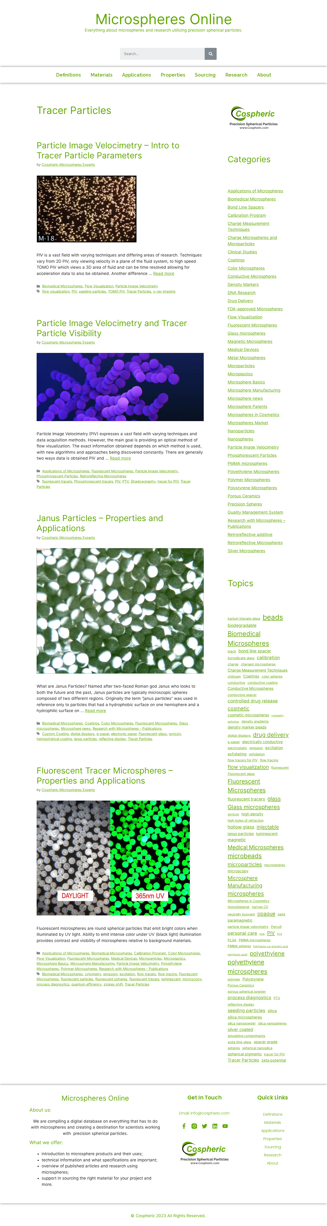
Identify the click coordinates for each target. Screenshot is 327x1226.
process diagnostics (53, 984)
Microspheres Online (163, 19)
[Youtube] (225, 1126)
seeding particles (92, 291)
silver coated (240, 1029)
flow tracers (146, 974)
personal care (242, 933)
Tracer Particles (139, 291)
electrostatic (237, 748)
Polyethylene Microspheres (253, 471)
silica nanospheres (272, 1023)
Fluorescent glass (153, 734)
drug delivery (271, 734)
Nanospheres (240, 439)
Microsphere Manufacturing (92, 963)
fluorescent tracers (57, 481)
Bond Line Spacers (246, 207)
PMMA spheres (239, 946)
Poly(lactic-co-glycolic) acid (270, 946)
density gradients (255, 721)
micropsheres (274, 865)
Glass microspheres (246, 333)
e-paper (102, 734)
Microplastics (174, 958)
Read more (163, 273)
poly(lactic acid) (238, 954)
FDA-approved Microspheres (255, 308)
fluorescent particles (77, 979)
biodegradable (242, 625)
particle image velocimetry (248, 927)
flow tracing (167, 974)
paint (281, 914)
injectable (268, 827)
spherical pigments (245, 1054)
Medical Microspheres (256, 847)
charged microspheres (258, 664)
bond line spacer (254, 650)
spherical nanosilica (257, 1048)
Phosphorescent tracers (93, 481)
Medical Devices (124, 958)
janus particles (85, 739)
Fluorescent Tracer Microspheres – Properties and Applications (105, 775)
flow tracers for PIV (243, 760)
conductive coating (262, 683)
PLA (279, 934)
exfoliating (237, 754)
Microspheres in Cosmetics (253, 414)
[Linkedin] (215, 1126)
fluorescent (280, 767)
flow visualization (56, 291)
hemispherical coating (54, 739)
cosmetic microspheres (248, 715)
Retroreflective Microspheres (103, 476)
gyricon (175, 734)
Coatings (92, 723)
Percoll (276, 927)
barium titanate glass (244, 618)
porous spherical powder (247, 991)
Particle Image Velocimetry (136, 286)
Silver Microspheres (246, 550)
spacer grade (265, 1042)
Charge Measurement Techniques (258, 670)
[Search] (211, 54)
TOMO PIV (116, 291)
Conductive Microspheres (252, 276)
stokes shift (113, 984)
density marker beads (247, 727)
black (232, 651)
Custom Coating (55, 734)
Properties (173, 75)
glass (274, 798)
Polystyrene (253, 979)
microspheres (246, 893)
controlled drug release (253, 701)
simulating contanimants (246, 1036)
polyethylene (267, 953)
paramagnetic (240, 920)
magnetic (237, 839)
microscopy (192, 979)
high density (252, 814)
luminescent (170, 979)
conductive (236, 683)
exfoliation (257, 754)
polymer (234, 979)
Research (236, 75)
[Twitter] (204, 1126)
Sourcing (205, 75)
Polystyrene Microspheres (252, 487)
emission (110, 974)
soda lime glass (239, 1042)
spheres (234, 1048)
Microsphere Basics (52, 963)
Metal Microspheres (246, 357)
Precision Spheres (245, 504)
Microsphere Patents (247, 406)
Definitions (68, 75)
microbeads (245, 855)
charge (233, 664)
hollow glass (241, 827)
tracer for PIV (168, 481)
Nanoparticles (241, 431)
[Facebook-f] (184, 1126)
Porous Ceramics (244, 496)
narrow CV (260, 907)
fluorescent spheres (111, 979)
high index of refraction (246, 820)
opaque (266, 914)
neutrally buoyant (241, 914)
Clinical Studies (242, 252)
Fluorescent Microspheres (112, 471)
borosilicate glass (241, 658)
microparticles (245, 864)
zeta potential (273, 1060)
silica (272, 1011)
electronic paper (124, 734)
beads (273, 617)
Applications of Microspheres (66, 471)
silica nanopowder (242, 1023)
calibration (268, 657)
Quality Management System (255, 512)
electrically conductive (262, 742)
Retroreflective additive (250, 534)
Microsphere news (76, 728)
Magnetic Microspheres (250, 341)
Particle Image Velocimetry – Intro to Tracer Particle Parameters (108, 150)
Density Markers (243, 284)
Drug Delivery (240, 300)
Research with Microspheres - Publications (127, 728)
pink (262, 934)
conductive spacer (242, 695)
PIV (74, 291)
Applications (136, 75)
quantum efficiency (86, 984)
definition (233, 721)
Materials (101, 75)
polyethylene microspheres (247, 966)
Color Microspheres (117, 723)
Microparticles (150, 958)
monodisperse (238, 907)
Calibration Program (150, 953)
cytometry (93, 974)
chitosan (234, 676)
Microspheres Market (248, 422)
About (264, 75)
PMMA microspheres (247, 463)
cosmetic (238, 708)
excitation (127, 974)
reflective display (112, 739)
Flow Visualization (99, 286)
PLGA (232, 940)
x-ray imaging (164, 291)
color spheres (272, 676)
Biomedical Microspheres (62, 286)
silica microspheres (245, 1017)
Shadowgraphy (143, 481)
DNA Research (242, 292)
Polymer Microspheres (79, 969)
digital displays (83, 734)
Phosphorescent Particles (57, 476)
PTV (125, 481)
